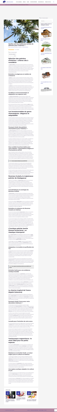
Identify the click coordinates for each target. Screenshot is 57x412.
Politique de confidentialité (34, 410)
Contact (45, 410)
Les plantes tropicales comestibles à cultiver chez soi (20, 398)
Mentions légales (41, 410)
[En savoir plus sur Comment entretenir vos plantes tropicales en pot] (10, 394)
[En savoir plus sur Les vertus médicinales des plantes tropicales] (32, 394)
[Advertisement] (28, 11)
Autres (9, 47)
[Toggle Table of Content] (14, 55)
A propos (28, 410)
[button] (53, 1)
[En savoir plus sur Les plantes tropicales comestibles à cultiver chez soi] (21, 393)
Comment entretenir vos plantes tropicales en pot (10, 400)
